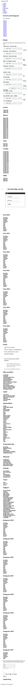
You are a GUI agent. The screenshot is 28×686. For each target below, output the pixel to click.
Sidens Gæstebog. (7, 380)
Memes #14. (5, 133)
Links (4, 10)
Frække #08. (6, 159)
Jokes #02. (5, 144)
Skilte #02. (5, 179)
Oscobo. (5, 436)
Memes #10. (5, 128)
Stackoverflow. (6, 450)
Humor (4, 5)
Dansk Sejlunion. (7, 490)
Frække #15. (6, 168)
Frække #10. (6, 162)
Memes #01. (5, 118)
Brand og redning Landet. (9, 387)
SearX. (4, 424)
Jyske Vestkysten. (7, 472)
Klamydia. (5, 398)
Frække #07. (6, 158)
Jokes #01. (5, 143)
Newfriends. (5, 374)
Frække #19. (6, 172)
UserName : (9, 196)
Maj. (4, 225)
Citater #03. (5, 112)
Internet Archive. (7, 415)
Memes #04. (5, 121)
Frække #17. (6, 170)
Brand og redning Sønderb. (9, 386)
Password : (9, 200)
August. (5, 222)
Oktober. (5, 220)
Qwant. (4, 421)
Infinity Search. (6, 437)
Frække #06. (6, 157)
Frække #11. (6, 163)
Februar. (5, 229)
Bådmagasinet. (6, 495)
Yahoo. (4, 408)
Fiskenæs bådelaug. (7, 503)
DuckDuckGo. (6, 410)
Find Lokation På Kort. (8, 385)
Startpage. (5, 418)
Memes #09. (5, 127)
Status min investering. (8, 464)
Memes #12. (5, 131)
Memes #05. (5, 122)
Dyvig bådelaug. (6, 509)
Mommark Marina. (7, 511)
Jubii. (4, 441)
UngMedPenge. (6, 460)
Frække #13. (6, 165)
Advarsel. (5, 400)
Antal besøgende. (7, 399)
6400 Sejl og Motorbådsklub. (9, 510)
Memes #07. (5, 125)
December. (5, 217)
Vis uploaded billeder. (8, 379)
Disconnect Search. (7, 429)
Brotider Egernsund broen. (9, 515)
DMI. (4, 482)
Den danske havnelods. (8, 497)
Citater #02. (5, 111)
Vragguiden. (6, 517)
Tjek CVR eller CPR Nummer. (10, 381)
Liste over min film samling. (9, 395)
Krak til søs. (5, 492)
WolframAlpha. (6, 416)
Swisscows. (5, 431)
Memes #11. (5, 129)
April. (4, 227)
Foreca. (4, 484)
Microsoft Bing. (6, 409)
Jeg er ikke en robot (11, 674)
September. (5, 221)
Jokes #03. (5, 146)
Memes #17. (5, 136)
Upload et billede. (7, 378)
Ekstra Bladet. (6, 471)
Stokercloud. (6, 394)
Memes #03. (5, 120)
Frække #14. (6, 166)
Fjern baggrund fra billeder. (9, 451)
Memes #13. (5, 132)
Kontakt (4, 12)
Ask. (4, 411)
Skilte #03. (5, 180)
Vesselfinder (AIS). (7, 516)
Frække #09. (6, 161)
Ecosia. (4, 420)
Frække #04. (6, 155)
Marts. (4, 228)
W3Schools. (5, 446)
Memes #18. (5, 138)
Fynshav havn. (6, 512)
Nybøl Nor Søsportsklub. (8, 502)
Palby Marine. (6, 493)
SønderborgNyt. (6, 476)
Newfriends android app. (8, 377)
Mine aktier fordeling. (8, 465)
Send (5, 676)
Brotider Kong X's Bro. (8, 513)
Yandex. (5, 426)
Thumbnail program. (8, 452)
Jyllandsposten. (6, 474)
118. (4, 440)
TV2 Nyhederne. (7, 475)
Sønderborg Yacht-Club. (8, 505)
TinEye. (5, 422)
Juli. (4, 223)
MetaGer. (5, 434)
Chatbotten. (5, 376)
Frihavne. (5, 491)
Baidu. (4, 413)
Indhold (4, 3)
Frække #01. (6, 151)
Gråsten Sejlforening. (8, 498)
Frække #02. (6, 152)
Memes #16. (5, 135)
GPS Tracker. (6, 384)
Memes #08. (5, 126)
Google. (4, 406)
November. (5, 218)
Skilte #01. (5, 178)
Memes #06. (5, 123)
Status (4, 9)
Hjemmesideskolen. (7, 448)
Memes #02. (5, 119)
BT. (4, 473)
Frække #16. (6, 169)
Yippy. (4, 430)
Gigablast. (5, 435)
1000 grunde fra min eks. (8, 396)
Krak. (4, 439)
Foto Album (5, 8)
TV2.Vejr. (5, 483)
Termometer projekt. (7, 389)
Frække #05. (6, 156)
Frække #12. (6, 164)
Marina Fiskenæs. (7, 504)
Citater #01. (5, 110)
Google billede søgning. (8, 407)
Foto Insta (5, 11)
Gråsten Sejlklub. (7, 499)
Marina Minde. (6, 501)
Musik (4, 4)
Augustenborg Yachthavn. (9, 508)
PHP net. (5, 449)
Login (4, 7)
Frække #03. (6, 153)
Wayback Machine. (7, 427)
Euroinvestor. (6, 459)
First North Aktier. (7, 463)
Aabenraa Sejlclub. (7, 506)
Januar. (5, 230)
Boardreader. (6, 417)
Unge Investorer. (6, 461)
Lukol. (4, 433)
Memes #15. (5, 134)
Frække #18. (6, 171)
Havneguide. (6, 496)
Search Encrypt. (6, 423)
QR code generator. (7, 383)
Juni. (4, 224)
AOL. (4, 414)
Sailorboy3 (3, 1)
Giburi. (4, 428)
